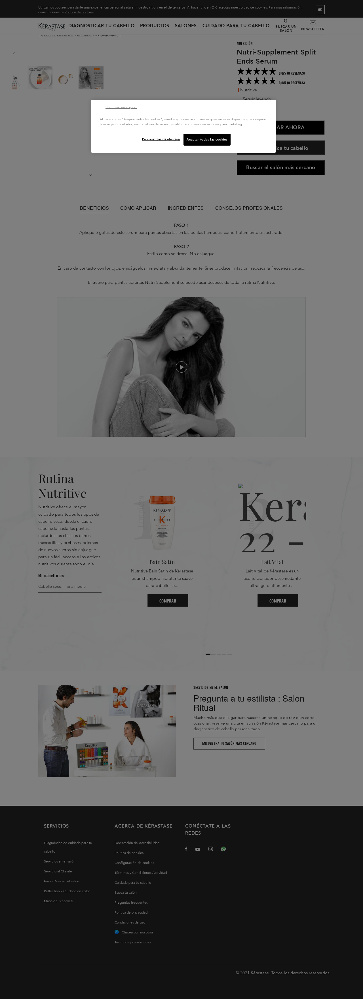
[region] (183, 126)
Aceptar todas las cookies (207, 139)
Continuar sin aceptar (121, 107)
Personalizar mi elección (161, 139)
